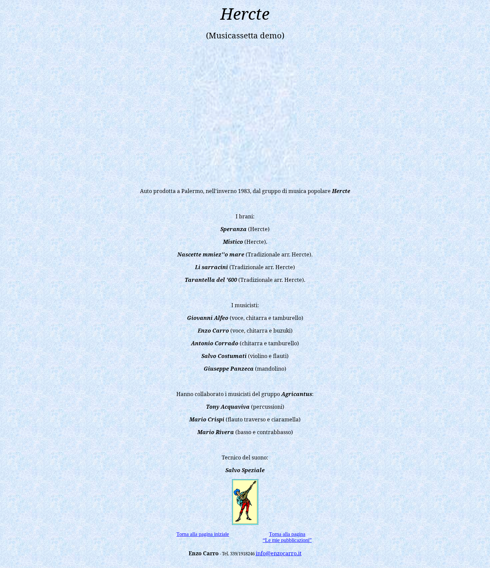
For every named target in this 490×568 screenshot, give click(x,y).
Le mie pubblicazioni (287, 540)
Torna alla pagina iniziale (202, 534)
